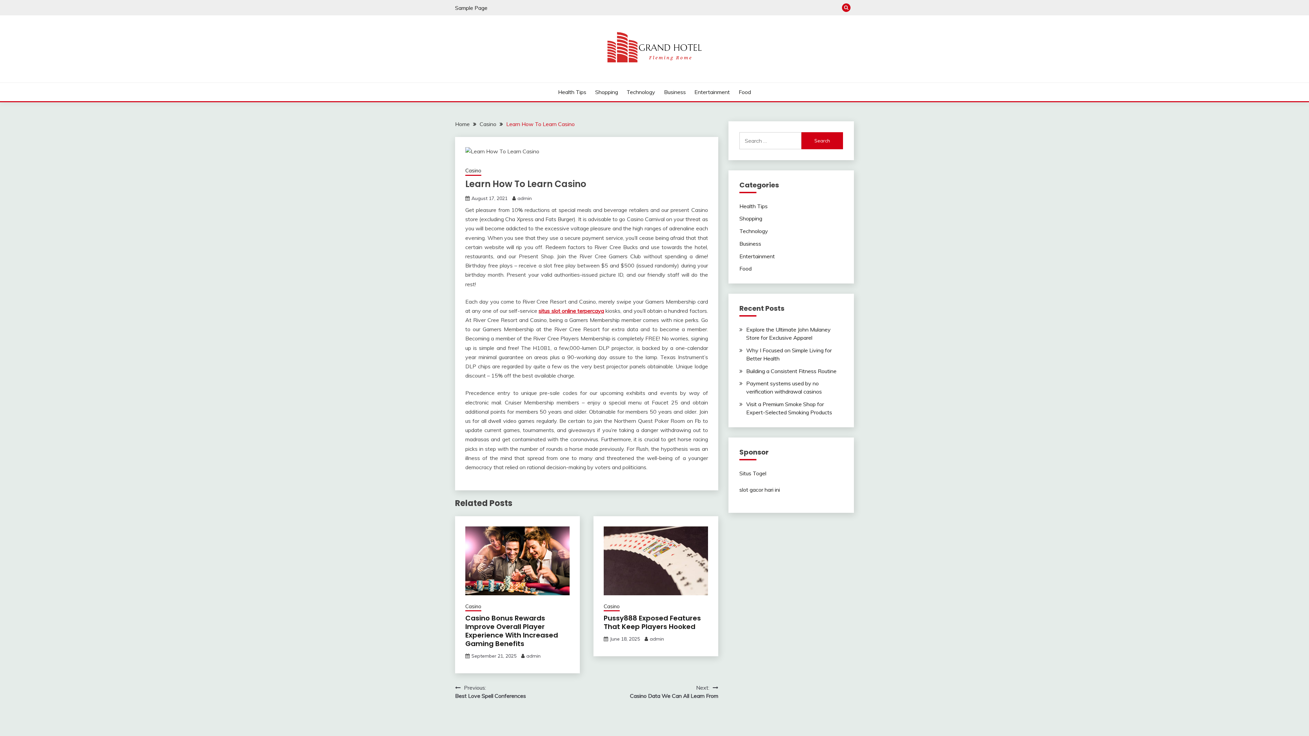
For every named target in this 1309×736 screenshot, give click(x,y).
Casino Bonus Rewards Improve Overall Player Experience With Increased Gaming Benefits (511, 630)
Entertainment (712, 92)
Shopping (606, 92)
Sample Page (471, 7)
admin (524, 198)
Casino (473, 170)
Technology (641, 92)
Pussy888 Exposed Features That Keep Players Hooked (652, 622)
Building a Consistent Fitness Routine (791, 371)
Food (745, 92)
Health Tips (572, 92)
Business (675, 92)
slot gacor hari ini (759, 489)
